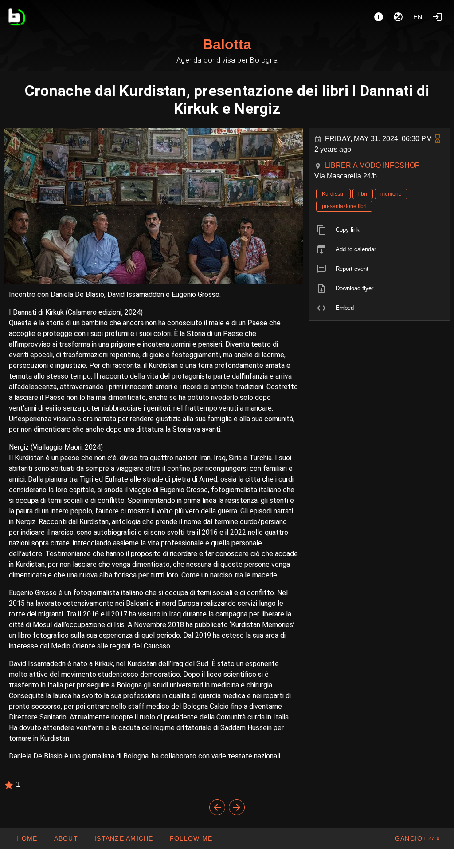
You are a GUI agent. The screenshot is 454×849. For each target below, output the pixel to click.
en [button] (418, 16)
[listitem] (379, 230)
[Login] (437, 17)
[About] (378, 17)
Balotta (227, 44)
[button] (123, 838)
